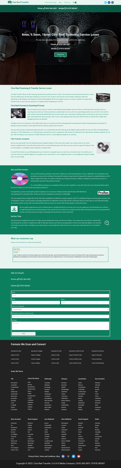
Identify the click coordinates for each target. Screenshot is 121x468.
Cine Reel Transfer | (43, 463)
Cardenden (14, 385)
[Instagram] (68, 456)
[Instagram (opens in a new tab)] (112, 2)
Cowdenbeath (15, 387)
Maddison (30, 402)
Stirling (30, 409)
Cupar (12, 389)
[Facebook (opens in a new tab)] (109, 2)
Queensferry (48, 405)
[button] (13, 254)
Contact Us (60, 54)
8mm (69, 109)
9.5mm (73, 109)
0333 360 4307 (83, 463)
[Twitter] (73, 456)
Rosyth (13, 407)
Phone (63, 299)
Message (14, 320)
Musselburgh (48, 398)
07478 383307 (98, 463)
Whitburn (47, 409)
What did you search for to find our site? (23, 313)
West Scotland (16, 419)
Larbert (30, 398)
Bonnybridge (31, 387)
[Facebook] (63, 456)
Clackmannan (31, 389)
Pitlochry (97, 409)
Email (13, 299)
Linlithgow (30, 400)
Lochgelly (13, 405)
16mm (80, 109)
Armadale (47, 382)
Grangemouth (31, 396)
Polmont (30, 404)
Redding (30, 407)
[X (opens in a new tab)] (105, 2)
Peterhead (98, 407)
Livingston (47, 396)
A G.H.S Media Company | (64, 463)
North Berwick (48, 400)
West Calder (48, 407)
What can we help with (18, 306)
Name (13, 292)
